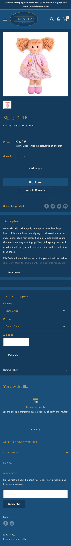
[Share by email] (65, 206)
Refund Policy (10, 370)
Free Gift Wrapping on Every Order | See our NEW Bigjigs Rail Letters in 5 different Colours (35, 4)
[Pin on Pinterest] (53, 206)
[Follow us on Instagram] (12, 523)
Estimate (13, 355)
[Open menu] (5, 19)
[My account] (58, 19)
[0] (65, 19)
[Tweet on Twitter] (59, 206)
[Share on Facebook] (46, 206)
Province (8, 319)
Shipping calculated (39, 146)
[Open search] (52, 19)
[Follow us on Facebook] (5, 523)
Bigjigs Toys (10, 125)
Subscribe (14, 504)
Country (7, 303)
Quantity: (8, 156)
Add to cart (35, 168)
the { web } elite (18, 539)
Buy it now (35, 182)
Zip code (8, 335)
